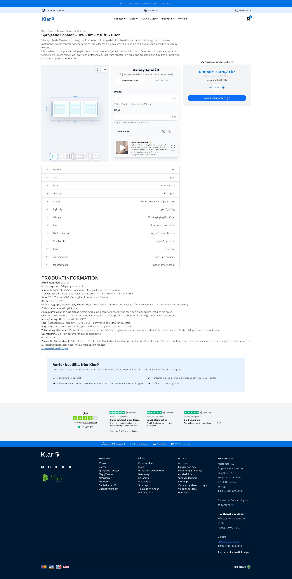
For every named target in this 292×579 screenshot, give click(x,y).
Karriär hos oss (187, 466)
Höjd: (117, 110)
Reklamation (145, 492)
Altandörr (104, 481)
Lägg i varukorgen (214, 97)
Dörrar (102, 466)
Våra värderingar (187, 477)
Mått (141, 466)
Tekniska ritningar (148, 488)
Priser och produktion (151, 470)
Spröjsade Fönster (64, 31)
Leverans (143, 477)
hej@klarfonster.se (228, 541)
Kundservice (145, 463)
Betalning (143, 474)
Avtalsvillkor (185, 474)
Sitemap (143, 485)
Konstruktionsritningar (54, 348)
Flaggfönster (106, 474)
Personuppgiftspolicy (190, 470)
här (232, 504)
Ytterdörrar (105, 477)
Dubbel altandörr (108, 485)
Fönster (51, 31)
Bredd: (118, 91)
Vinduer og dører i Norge (192, 485)
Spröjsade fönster (109, 470)
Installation (144, 481)
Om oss (182, 463)
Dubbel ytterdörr (108, 488)
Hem (43, 31)
